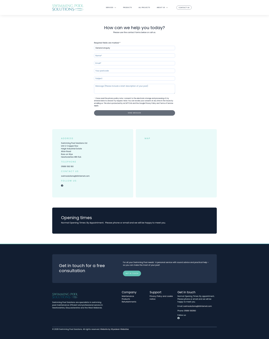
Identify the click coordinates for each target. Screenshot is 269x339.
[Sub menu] (115, 8)
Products (127, 7)
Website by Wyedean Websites (114, 329)
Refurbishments (129, 302)
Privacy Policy (150, 103)
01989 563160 (190, 310)
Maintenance (128, 296)
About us (161, 7)
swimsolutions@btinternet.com (75, 176)
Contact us (184, 8)
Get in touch (132, 273)
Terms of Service (166, 103)
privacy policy (113, 98)
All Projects (144, 7)
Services (109, 7)
